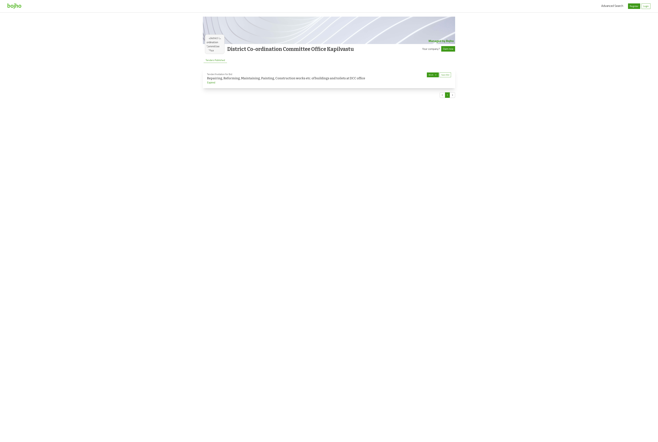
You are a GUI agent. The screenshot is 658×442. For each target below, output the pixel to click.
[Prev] (442, 95)
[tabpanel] (329, 83)
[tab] (215, 60)
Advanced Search (612, 5)
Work (431, 74)
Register (634, 6)
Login (646, 6)
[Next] (452, 95)
